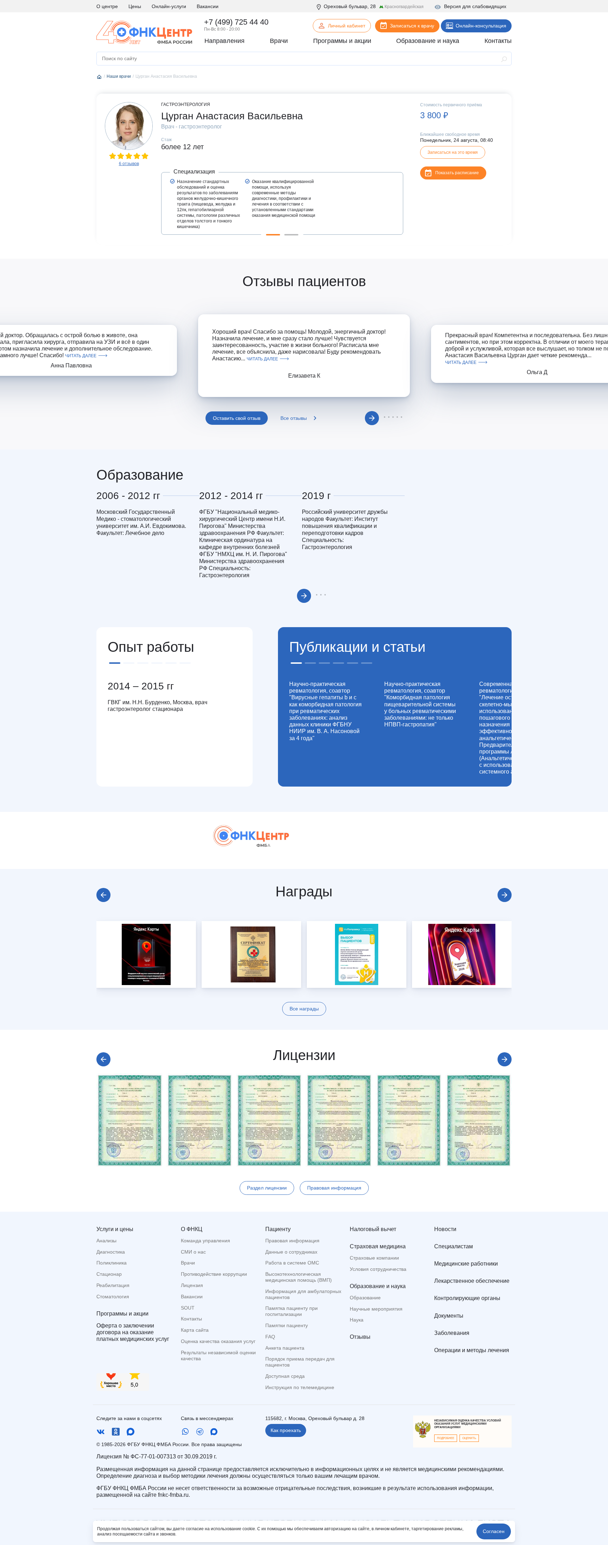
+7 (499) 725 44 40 (236, 22)
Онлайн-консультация (481, 26)
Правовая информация (334, 1188)
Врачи (188, 1263)
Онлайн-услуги (169, 6)
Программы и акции (122, 1314)
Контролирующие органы (467, 1298)
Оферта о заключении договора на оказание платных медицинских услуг (132, 1332)
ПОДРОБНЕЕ (445, 1438)
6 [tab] (401, 417)
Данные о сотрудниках (291, 1252)
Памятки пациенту (286, 1325)
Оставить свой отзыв (236, 418)
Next (372, 418)
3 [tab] (389, 417)
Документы (448, 1316)
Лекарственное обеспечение (471, 1281)
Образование (365, 1297)
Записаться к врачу (412, 26)
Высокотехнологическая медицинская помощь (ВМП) (298, 1277)
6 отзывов (129, 163)
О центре (107, 6)
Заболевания (451, 1333)
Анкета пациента (284, 1348)
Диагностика (110, 1252)
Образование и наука (378, 1286)
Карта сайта (195, 1330)
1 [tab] (273, 234)
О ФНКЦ (191, 1229)
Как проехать (286, 1430)
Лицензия (192, 1285)
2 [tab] (291, 234)
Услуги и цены (114, 1229)
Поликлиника (111, 1263)
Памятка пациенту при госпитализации (291, 1311)
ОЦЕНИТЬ (469, 1438)
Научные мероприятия (376, 1309)
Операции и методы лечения (471, 1350)
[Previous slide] (103, 895)
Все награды (304, 1008)
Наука (356, 1320)
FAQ (270, 1336)
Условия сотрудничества (378, 1269)
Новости (445, 1229)
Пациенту (278, 1229)
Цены (134, 6)
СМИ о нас (193, 1252)
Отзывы (360, 1337)
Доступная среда (285, 1376)
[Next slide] (505, 895)
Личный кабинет (346, 26)
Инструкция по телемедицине (299, 1387)
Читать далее (80, 355)
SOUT (188, 1308)
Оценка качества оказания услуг (218, 1341)
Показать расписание (457, 172)
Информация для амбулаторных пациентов (303, 1294)
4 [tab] (393, 417)
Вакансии (207, 6)
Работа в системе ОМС (292, 1263)
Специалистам (453, 1246)
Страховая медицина (378, 1246)
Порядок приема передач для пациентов (300, 1362)
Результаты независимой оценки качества (218, 1355)
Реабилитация (112, 1285)
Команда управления (205, 1240)
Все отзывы (293, 418)
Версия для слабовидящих (475, 6)
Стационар (109, 1274)
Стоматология (112, 1296)
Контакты (191, 1319)
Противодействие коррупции (214, 1274)
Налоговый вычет (373, 1229)
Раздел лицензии (267, 1188)
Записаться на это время (453, 152)
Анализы (106, 1240)
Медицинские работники (466, 1264)
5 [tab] (397, 417)
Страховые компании (374, 1258)
